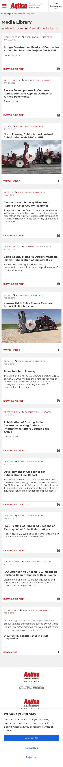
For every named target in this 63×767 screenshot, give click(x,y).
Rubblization (32, 37)
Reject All (31, 757)
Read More (10, 652)
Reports (8, 461)
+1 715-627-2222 (38, 688)
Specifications (11, 561)
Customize (31, 747)
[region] (31, 738)
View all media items (43, 28)
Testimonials (10, 610)
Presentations (12, 80)
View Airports (14, 28)
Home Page (6, 14)
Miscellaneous (12, 37)
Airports (47, 37)
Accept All (31, 738)
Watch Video (11, 181)
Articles (8, 192)
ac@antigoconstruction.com (31, 686)
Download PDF (13, 69)
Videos (7, 126)
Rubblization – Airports (24, 14)
